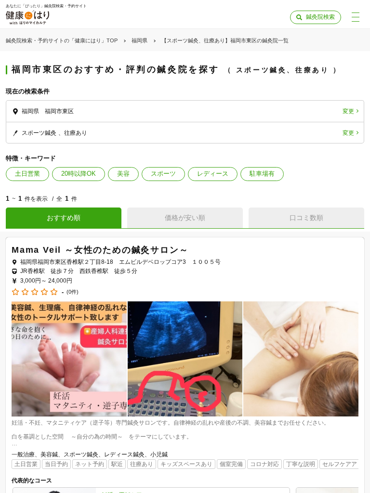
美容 (123, 173)
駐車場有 (262, 173)
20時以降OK (78, 173)
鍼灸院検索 (320, 16)
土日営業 (27, 173)
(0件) (72, 292)
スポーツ (163, 173)
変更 (348, 111)
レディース (212, 173)
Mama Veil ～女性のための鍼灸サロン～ (100, 250)
